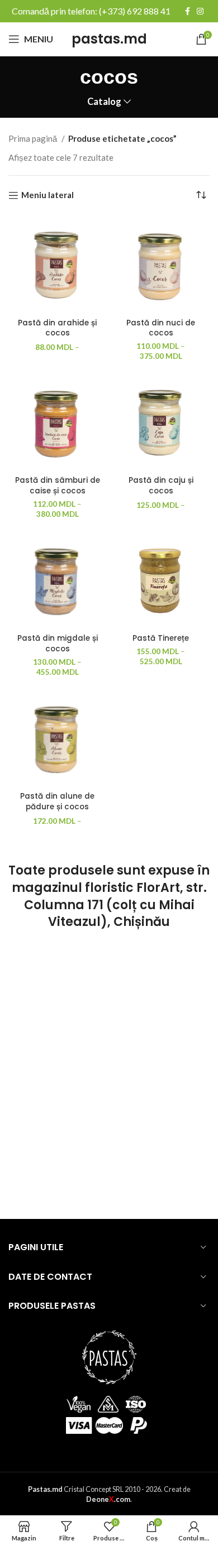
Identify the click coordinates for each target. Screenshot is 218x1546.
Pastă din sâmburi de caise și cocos (57, 485)
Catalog (104, 102)
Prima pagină (33, 138)
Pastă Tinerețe (160, 638)
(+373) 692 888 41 (134, 11)
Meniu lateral (47, 195)
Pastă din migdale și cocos (57, 643)
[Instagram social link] (200, 11)
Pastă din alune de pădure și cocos (57, 801)
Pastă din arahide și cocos (57, 328)
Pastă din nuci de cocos (160, 328)
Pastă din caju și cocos (161, 485)
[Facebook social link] (187, 11)
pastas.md (109, 39)
